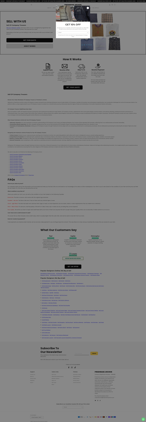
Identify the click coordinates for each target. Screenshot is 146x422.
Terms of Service (79, 35)
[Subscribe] (87, 32)
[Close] (88, 8)
